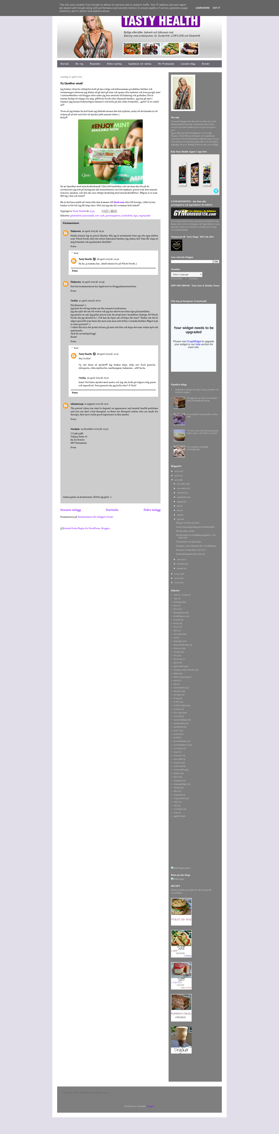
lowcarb (177, 716)
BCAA (176, 609)
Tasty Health (85, 259)
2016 (176, 475)
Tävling (177, 787)
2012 (176, 582)
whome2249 (77, 404)
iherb (176, 680)
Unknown (76, 231)
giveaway (178, 659)
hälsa (176, 673)
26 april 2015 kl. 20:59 (93, 282)
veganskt (178, 794)
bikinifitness (179, 612)
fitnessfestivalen (181, 645)
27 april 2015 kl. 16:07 (90, 300)
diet (175, 630)
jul (175, 684)
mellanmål (179, 723)
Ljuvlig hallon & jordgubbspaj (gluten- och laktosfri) (196, 536)
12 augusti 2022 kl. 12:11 (96, 404)
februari (181, 564)
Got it (216, 8)
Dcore (177, 627)
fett (175, 637)
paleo (176, 730)
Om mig (79, 64)
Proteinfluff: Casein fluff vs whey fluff (202, 416)
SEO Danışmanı (79, 443)
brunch (177, 619)
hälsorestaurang (181, 677)
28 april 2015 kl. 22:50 (108, 259)
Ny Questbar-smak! (185, 531)
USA (176, 791)
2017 (176, 471)
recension (178, 748)
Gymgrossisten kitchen (185, 670)
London (177, 709)
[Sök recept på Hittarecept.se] (180, 868)
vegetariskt (144, 215)
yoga (176, 812)
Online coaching (114, 64)
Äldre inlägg (151, 510)
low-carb (99, 215)
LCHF (176, 702)
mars (179, 559)
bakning (177, 602)
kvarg (176, 698)
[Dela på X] (109, 211)
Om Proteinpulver (166, 64)
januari (180, 568)
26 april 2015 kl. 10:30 (93, 231)
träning (177, 780)
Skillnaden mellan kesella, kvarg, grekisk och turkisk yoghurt (197, 391)
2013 (176, 578)
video (176, 802)
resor (176, 752)
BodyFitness (179, 616)
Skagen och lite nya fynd (187, 523)
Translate (193, 278)
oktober (181, 492)
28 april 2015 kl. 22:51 (108, 354)
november (182, 488)
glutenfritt (75, 215)
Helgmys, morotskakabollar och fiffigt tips (196, 546)
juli (178, 506)
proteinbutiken (181, 741)
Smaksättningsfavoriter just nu (190, 554)
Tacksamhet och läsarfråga (188, 541)
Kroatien (178, 694)
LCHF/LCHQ (180, 705)
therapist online (129, 411)
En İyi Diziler (78, 440)
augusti (180, 501)
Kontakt (205, 64)
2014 (177, 574)
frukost (177, 648)
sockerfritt (126, 215)
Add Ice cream (180, 595)
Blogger (150, 1106)
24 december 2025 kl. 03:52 (94, 429)
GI (175, 655)
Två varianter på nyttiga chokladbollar (197, 448)
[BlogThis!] (106, 211)
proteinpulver (113, 215)
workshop (179, 809)
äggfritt (177, 816)
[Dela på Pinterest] (115, 211)
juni (179, 510)
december (182, 484)
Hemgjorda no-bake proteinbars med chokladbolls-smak (202, 399)
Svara (73, 246)
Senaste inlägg (70, 510)
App (175, 598)
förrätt (177, 652)
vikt (175, 805)
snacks (177, 762)
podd (176, 737)
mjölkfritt (178, 727)
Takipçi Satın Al (79, 436)
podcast (177, 734)
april (179, 519)
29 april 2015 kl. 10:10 (98, 378)
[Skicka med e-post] (103, 211)
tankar (177, 773)
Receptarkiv (95, 64)
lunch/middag (180, 720)
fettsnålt (177, 641)
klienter (177, 691)
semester (178, 755)
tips (135, 215)
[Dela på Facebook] (112, 211)
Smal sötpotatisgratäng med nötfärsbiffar (195, 527)
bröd (176, 623)
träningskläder (180, 784)
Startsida (65, 64)
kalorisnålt (88, 215)
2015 (176, 480)
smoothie (178, 759)
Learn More (203, 8)
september (182, 497)
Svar (76, 253)
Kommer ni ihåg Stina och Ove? (191, 550)
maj (179, 515)
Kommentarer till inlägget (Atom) (95, 517)
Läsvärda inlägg (188, 64)
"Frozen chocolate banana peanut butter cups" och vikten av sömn (202, 432)
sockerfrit (178, 766)
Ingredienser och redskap (140, 64)
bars (176, 605)
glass (176, 662)
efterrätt (177, 634)
